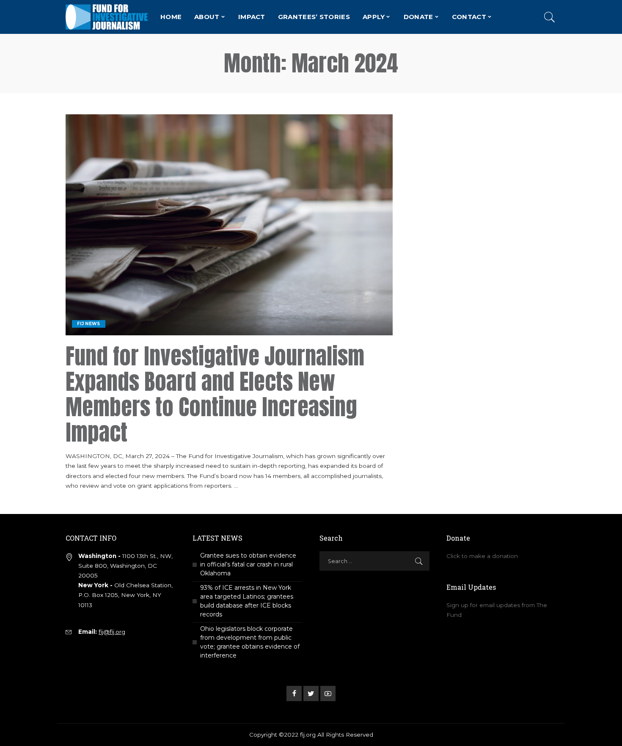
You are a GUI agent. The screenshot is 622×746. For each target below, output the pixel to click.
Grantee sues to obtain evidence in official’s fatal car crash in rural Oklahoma (248, 564)
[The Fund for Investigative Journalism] (107, 17)
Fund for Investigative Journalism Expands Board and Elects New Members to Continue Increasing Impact (215, 394)
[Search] (549, 17)
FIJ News (88, 323)
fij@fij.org (112, 631)
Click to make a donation (482, 556)
